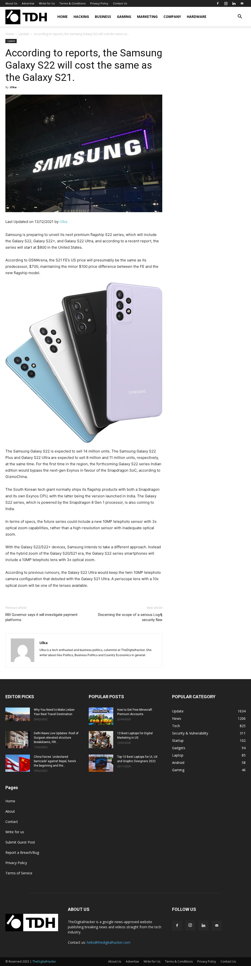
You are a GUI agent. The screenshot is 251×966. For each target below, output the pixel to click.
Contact (11, 821)
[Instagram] (225, 3)
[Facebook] (217, 3)
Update (24, 34)
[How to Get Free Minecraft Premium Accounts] (101, 716)
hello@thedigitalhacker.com (108, 942)
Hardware (196, 16)
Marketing (147, 16)
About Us (11, 3)
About (10, 811)
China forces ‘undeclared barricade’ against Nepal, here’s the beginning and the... (55, 761)
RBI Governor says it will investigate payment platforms (41, 617)
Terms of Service (18, 873)
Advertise (28, 3)
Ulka (13, 87)
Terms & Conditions (72, 3)
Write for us (14, 832)
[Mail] (242, 3)
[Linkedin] (234, 3)
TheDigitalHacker (44, 961)
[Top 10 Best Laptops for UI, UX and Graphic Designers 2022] (101, 763)
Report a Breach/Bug (22, 852)
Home (62, 16)
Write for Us (47, 3)
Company (172, 16)
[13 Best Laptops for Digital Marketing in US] (101, 739)
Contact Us (120, 3)
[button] (240, 17)
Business (103, 16)
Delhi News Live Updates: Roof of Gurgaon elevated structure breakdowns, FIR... (56, 738)
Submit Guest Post (20, 842)
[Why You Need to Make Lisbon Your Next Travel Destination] (17, 714)
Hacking (81, 16)
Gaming (124, 16)
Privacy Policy (99, 3)
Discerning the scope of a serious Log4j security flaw (130, 617)
